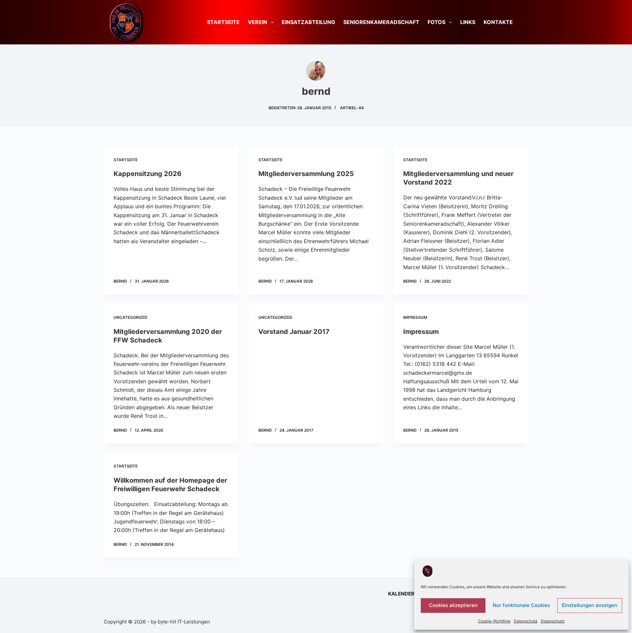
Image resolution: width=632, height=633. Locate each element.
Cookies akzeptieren (453, 605)
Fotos (436, 22)
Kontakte (498, 22)
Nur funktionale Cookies (521, 605)
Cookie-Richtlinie (494, 621)
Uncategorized (130, 317)
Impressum (415, 317)
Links (467, 22)
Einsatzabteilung (308, 22)
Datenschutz (526, 621)
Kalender (401, 594)
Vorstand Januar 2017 (293, 332)
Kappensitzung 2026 (147, 174)
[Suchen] (525, 22)
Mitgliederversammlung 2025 (306, 174)
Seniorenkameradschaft (381, 22)
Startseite (223, 22)
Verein (257, 22)
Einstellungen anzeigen (589, 605)
